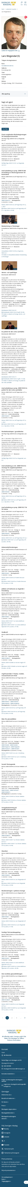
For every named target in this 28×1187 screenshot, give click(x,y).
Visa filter (5, 129)
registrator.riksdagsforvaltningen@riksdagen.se (15, 1085)
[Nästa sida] (25, 1018)
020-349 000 (7, 1066)
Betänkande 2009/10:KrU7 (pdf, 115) (14, 379)
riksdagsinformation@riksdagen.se (14, 1069)
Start (3, 9)
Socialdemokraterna (7, 66)
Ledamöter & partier (11, 9)
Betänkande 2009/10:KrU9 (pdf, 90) (13, 312)
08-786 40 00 (7, 1055)
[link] (2, 1018)
